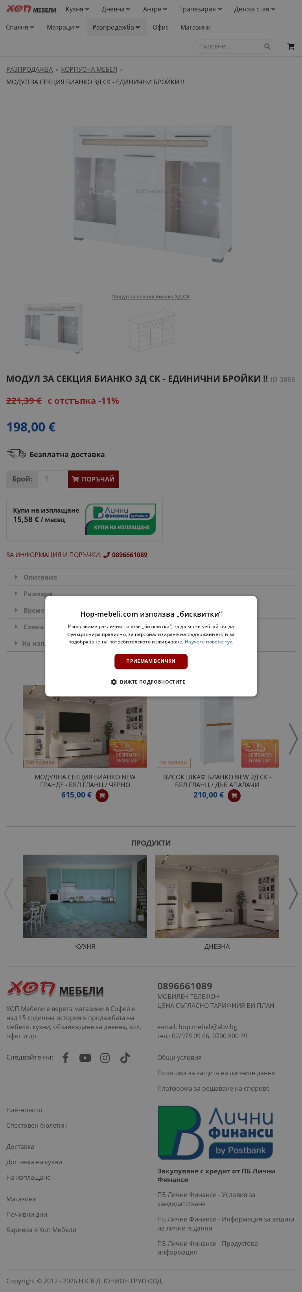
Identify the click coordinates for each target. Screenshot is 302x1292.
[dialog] (151, 646)
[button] (151, 681)
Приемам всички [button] (151, 661)
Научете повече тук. (209, 642)
